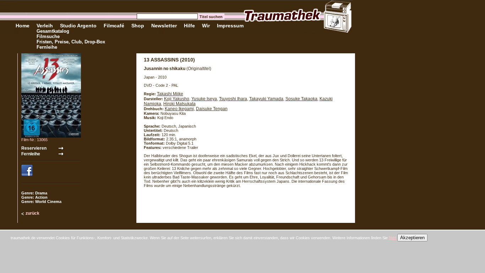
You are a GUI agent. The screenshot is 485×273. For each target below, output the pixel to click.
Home (22, 25)
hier (392, 237)
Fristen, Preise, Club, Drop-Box (71, 41)
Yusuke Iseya (204, 98)
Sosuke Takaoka (301, 98)
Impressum (230, 25)
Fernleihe (47, 47)
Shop (137, 25)
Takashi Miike (170, 93)
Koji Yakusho (176, 98)
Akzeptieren (412, 237)
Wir (206, 25)
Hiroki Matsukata (179, 103)
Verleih (45, 25)
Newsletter (164, 25)
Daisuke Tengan (212, 108)
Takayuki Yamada (266, 98)
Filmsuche (48, 36)
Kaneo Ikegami (179, 108)
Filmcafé (114, 25)
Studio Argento (78, 25)
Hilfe (189, 25)
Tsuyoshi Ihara (233, 98)
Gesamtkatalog (53, 31)
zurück (32, 213)
